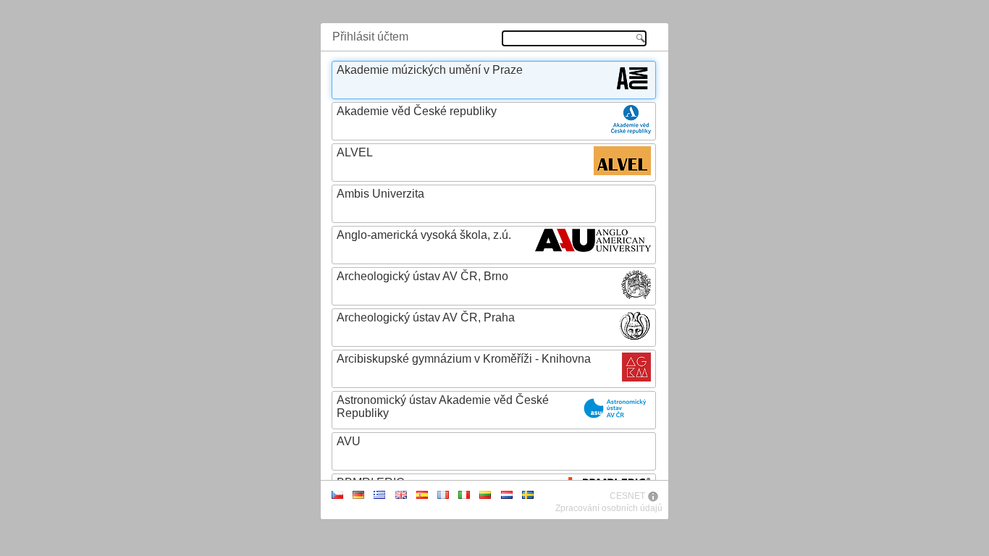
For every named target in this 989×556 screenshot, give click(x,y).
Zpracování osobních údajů (608, 508)
